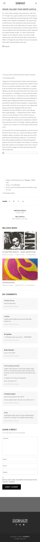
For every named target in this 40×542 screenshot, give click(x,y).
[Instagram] (23, 524)
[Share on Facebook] (9, 201)
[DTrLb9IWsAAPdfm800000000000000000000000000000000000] (20, 241)
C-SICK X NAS (20, 212)
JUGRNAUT (26, 536)
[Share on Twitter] (14, 201)
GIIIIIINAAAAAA (8, 282)
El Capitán (8, 334)
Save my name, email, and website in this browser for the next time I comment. (19, 481)
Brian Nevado (9, 350)
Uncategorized (32, 254)
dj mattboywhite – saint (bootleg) (18, 252)
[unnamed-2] (20, 269)
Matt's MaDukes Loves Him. (20, 218)
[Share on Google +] (18, 201)
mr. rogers (10, 254)
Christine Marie (9, 394)
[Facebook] (16, 524)
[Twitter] (20, 524)
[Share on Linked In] (23, 201)
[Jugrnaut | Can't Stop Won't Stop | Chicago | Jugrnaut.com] (20, 3)
